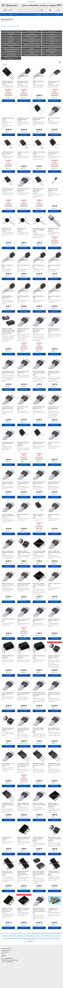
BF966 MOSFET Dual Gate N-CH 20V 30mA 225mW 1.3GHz (39, 230)
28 (56, 933)
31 (3, 936)
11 (19, 933)
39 (22, 936)
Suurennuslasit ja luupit (11, 50)
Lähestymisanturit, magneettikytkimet (31, 40)
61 (16, 938)
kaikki (30, 941)
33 (8, 936)
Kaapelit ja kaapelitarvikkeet (31, 35)
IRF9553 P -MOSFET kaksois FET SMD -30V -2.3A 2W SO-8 (53, 805)
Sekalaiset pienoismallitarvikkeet (31, 44)
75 (48, 938)
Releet (11, 35)
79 (56, 938)
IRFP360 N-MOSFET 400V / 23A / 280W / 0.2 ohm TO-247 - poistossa (23, 765)
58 (9, 938)
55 (60, 936)
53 (55, 936)
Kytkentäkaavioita (15, 26)
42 (29, 936)
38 (20, 936)
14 (25, 933)
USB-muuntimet (52, 48)
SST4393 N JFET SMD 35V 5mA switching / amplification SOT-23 (23, 873)
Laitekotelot (52, 37)
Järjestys (5, 64)
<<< (3, 933)
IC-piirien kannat (52, 31)
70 (37, 938)
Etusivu (10, 14)
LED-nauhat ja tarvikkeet (31, 31)
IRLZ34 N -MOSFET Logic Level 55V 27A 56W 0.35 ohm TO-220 (23, 730)
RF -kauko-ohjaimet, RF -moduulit (31, 50)
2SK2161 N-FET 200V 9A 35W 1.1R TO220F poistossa (38, 190)
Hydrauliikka (11, 42)
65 (25, 938)
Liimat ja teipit (31, 37)
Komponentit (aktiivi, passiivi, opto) (11, 31)
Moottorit (31, 42)
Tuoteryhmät (38, 14)
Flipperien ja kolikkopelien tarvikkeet (31, 46)
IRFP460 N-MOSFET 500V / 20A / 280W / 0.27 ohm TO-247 (54, 765)
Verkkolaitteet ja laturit (52, 50)
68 (32, 938)
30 (60, 933)
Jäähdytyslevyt (11, 33)
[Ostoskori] (58, 10)
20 (37, 933)
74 (45, 938)
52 (53, 936)
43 (32, 936)
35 (13, 936)
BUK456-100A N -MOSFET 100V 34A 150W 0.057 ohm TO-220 (39, 373)
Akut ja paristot (11, 53)
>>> (34, 941)
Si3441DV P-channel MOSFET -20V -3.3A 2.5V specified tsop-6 (7, 910)
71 (39, 938)
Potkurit (52, 42)
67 (30, 938)
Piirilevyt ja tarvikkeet (52, 35)
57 (6, 938)
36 (15, 936)
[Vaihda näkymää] (60, 62)
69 (35, 938)
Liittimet (52, 33)
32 (5, 936)
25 (49, 933)
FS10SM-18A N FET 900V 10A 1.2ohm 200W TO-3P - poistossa (23, 444)
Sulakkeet (31, 48)
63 (20, 938)
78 (54, 938)
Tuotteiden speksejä (5, 26)
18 (32, 933)
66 (28, 938)
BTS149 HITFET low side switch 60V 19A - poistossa (38, 330)
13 (23, 933)
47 (41, 936)
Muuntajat (31, 53)
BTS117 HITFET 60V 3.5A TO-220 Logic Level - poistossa (23, 330)
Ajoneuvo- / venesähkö (52, 55)
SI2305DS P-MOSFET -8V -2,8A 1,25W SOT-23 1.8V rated (53, 873)
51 (50, 936)
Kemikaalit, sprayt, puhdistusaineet (11, 48)
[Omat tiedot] (50, 10)
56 (4, 938)
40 (25, 936)
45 (36, 936)
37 (17, 936)
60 (14, 938)
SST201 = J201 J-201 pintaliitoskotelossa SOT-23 (7, 873)
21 (39, 933)
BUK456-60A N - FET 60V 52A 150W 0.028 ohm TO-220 (54, 373)
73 (43, 938)
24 (46, 933)
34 (10, 936)
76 (50, 938)
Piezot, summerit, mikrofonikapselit (52, 46)
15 (27, 933)
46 (39, 936)
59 (11, 938)
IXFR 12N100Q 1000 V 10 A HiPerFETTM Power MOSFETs (38, 839)
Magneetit (11, 40)
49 (46, 936)
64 (23, 938)
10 (17, 933)
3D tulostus (11, 46)
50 (48, 936)
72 (41, 938)
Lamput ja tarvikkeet (11, 55)
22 (41, 933)
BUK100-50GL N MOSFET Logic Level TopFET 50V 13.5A (53, 330)
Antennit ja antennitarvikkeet (31, 55)
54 (58, 936)
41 (27, 936)
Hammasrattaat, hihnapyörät (52, 40)
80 (59, 938)
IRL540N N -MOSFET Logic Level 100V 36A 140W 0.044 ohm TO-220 (39, 694)
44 (34, 936)
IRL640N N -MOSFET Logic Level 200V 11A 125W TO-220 (54, 694)
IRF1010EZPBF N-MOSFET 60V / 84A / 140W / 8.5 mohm (38, 730)
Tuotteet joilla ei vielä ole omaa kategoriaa (11, 58)
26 (51, 933)
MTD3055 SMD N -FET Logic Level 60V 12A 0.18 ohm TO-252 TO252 (54, 839)
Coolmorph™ (52, 44)
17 (30, 933)
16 (29, 933)
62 (18, 938)
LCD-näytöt (52, 53)
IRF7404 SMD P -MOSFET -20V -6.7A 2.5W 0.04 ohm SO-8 (39, 585)
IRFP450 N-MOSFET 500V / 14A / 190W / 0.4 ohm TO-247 (39, 765)
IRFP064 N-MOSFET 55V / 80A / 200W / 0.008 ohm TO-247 (8, 805)
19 (34, 933)
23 (44, 933)
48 (43, 936)
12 (21, 933)
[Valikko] (58, 14)
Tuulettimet (11, 37)
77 (52, 938)
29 (58, 933)
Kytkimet (31, 33)
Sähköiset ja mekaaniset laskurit (11, 44)
